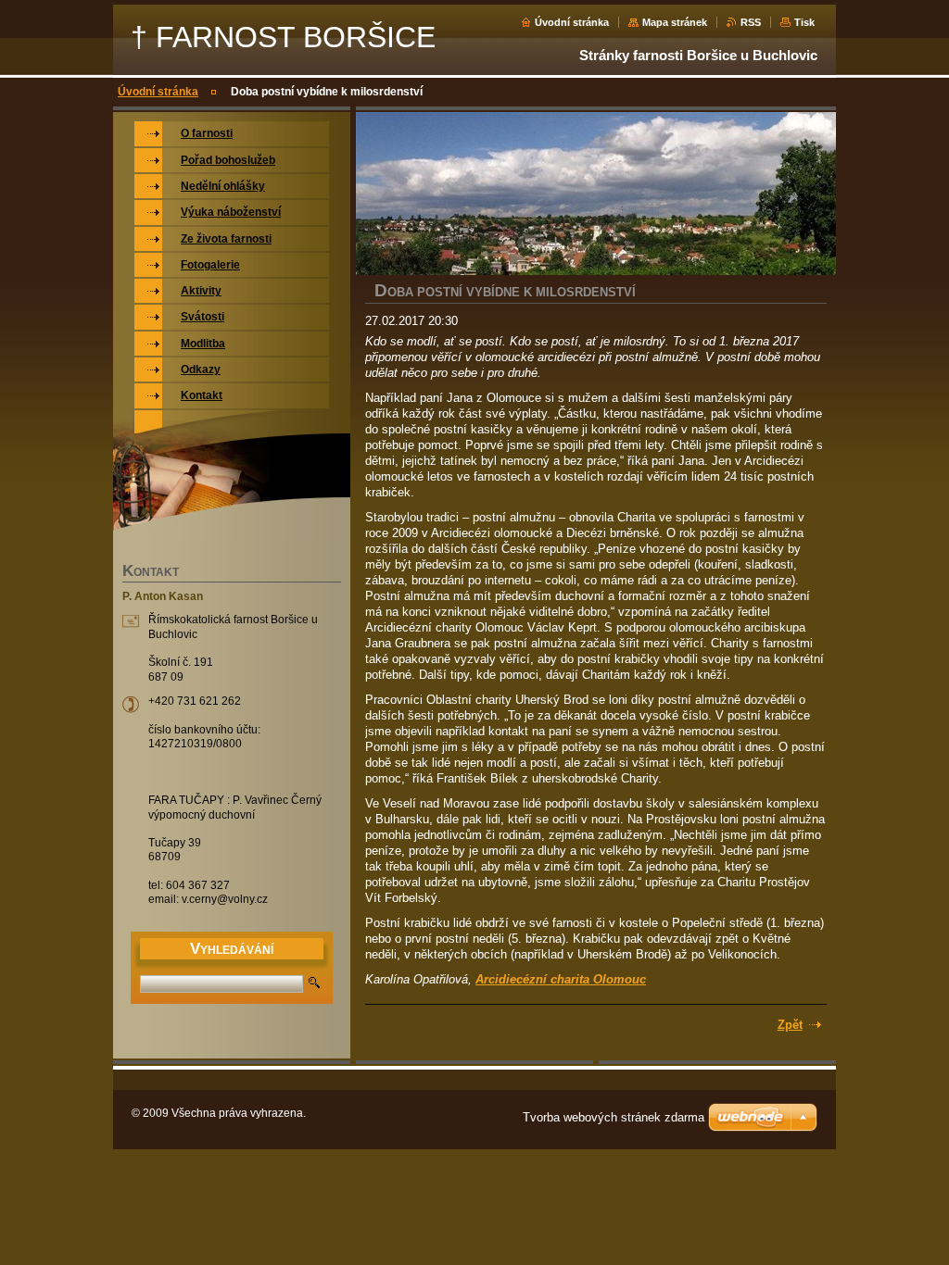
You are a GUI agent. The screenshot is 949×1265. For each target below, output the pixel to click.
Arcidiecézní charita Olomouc (560, 979)
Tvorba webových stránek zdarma (613, 1117)
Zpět (790, 1025)
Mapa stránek (674, 22)
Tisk (804, 22)
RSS (750, 22)
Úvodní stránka (572, 22)
